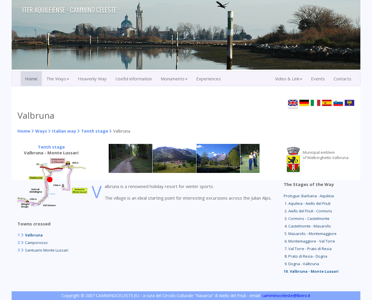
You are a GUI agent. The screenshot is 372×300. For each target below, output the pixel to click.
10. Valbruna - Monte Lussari (311, 271)
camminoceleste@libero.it (286, 295)
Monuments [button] (173, 79)
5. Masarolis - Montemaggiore (310, 233)
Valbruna (34, 235)
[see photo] (131, 171)
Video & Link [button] (287, 79)
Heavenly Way (92, 79)
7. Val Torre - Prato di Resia (308, 248)
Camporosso (36, 242)
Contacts (342, 79)
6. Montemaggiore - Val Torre (309, 241)
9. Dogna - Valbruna (301, 263)
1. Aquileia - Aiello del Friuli (307, 203)
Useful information (133, 79)
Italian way (64, 131)
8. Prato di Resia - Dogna (305, 256)
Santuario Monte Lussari (46, 250)
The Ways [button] (56, 79)
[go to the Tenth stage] (52, 206)
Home (31, 79)
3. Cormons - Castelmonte (307, 218)
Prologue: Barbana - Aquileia (309, 195)
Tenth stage (94, 131)
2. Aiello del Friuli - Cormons (308, 211)
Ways (41, 131)
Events (318, 79)
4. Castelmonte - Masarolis (307, 226)
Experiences (208, 79)
